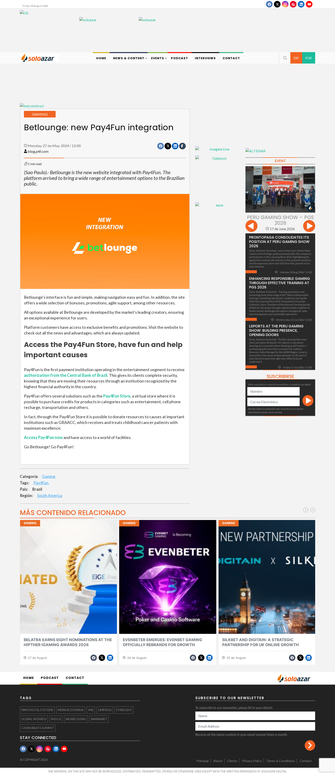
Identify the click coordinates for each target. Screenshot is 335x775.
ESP (296, 58)
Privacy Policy (252, 761)
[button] (284, 58)
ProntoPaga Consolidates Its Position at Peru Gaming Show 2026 (279, 242)
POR (309, 58)
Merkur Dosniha (71, 710)
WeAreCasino (76, 719)
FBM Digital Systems (37, 710)
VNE (91, 710)
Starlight (124, 710)
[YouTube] (309, 4)
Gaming (48, 476)
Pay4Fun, (41, 482)
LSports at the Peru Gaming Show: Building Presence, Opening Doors (276, 330)
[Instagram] (285, 4)
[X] (277, 4)
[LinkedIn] (301, 4)
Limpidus (105, 710)
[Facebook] (269, 4)
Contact (306, 761)
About (217, 761)
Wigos (56, 719)
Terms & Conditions (280, 761)
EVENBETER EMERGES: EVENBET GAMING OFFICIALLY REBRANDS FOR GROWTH (162, 642)
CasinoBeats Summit (37, 728)
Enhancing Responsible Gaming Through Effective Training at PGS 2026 (279, 283)
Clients (232, 761)
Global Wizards (33, 719)
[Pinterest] (293, 4)
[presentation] (251, 226)
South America (49, 495)
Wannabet (99, 719)
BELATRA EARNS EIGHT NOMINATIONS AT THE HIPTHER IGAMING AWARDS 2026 (68, 642)
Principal (202, 761)
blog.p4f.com (38, 151)
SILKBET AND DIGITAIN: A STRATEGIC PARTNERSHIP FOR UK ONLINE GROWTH (260, 642)
